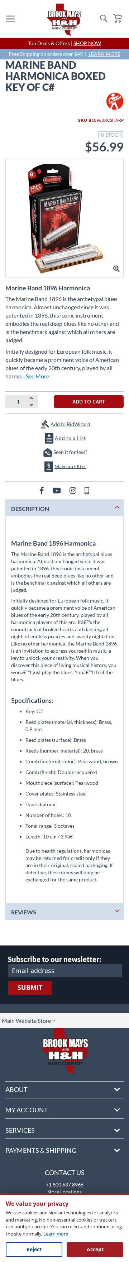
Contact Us (65, 1172)
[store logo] (64, 20)
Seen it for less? (70, 452)
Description (30, 508)
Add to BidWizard (70, 424)
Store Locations (64, 1192)
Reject (34, 1249)
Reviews (23, 912)
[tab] (64, 507)
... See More (35, 376)
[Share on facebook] (42, 490)
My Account (26, 1110)
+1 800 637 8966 (64, 1184)
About (16, 1089)
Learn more (55, 1233)
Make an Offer (70, 466)
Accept (95, 1249)
